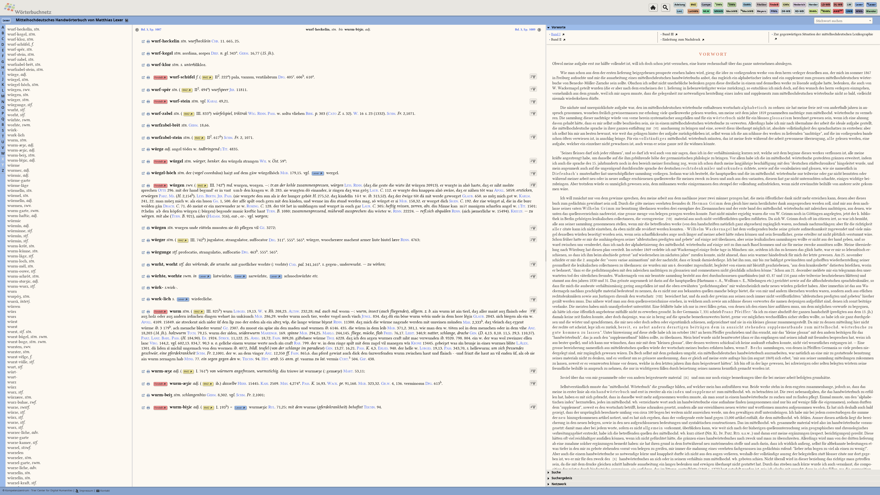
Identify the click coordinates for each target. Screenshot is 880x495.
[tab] (713, 27)
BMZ (205, 77)
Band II (556, 39)
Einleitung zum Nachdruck (681, 39)
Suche (556, 472)
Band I (555, 34)
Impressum (86, 490)
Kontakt (105, 490)
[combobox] (843, 20)
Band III (668, 34)
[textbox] (843, 21)
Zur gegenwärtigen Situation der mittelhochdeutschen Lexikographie (823, 34)
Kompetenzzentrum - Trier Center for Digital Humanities (38, 490)
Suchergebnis (562, 478)
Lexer (316, 173)
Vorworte (559, 27)
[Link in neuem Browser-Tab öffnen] (165, 77)
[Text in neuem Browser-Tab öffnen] (563, 34)
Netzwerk (559, 484)
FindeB (158, 77)
